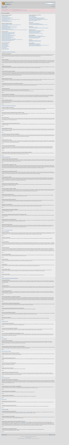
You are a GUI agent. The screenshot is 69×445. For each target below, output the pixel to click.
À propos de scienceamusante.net (21, 438)
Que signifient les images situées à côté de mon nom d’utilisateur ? (9, 27)
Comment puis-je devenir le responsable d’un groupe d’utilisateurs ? (36, 18)
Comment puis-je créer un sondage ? (6, 34)
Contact (26, 438)
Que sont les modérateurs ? (32, 16)
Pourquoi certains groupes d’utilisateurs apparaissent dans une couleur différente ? (38, 19)
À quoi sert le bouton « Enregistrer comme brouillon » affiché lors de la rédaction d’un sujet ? (12, 39)
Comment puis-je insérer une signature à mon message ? (8, 33)
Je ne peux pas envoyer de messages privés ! (34, 23)
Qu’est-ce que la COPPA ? (5, 16)
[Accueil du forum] (7, 3)
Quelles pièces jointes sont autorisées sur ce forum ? (35, 40)
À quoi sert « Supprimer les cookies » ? (6, 21)
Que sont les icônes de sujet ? (5, 49)
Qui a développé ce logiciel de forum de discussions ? (35, 43)
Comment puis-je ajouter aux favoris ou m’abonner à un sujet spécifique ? (37, 36)
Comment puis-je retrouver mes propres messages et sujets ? (36, 33)
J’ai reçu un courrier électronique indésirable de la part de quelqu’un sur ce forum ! (38, 24)
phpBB (23, 436)
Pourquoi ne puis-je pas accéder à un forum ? (7, 36)
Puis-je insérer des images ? (5, 45)
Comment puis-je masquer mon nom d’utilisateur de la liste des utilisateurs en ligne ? (11, 24)
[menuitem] (6, 6)
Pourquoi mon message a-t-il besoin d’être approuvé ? (8, 40)
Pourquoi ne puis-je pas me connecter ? (6, 18)
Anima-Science (29, 438)
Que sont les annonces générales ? (6, 46)
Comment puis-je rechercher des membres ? (34, 32)
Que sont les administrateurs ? (32, 15)
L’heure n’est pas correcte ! (5, 25)
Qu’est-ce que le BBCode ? (5, 43)
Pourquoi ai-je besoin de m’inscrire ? (6, 15)
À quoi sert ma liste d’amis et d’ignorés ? (33, 27)
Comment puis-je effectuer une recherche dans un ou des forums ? (36, 30)
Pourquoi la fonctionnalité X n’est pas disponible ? (34, 44)
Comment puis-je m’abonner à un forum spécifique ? (35, 37)
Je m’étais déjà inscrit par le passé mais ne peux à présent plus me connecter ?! (11, 19)
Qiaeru (35, 436)
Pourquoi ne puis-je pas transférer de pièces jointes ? (8, 37)
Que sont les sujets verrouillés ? (5, 48)
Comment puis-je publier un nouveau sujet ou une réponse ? (8, 32)
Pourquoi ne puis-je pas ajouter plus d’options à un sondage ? (9, 35)
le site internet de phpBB (5, 130)
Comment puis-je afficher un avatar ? (6, 28)
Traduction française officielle (32, 436)
